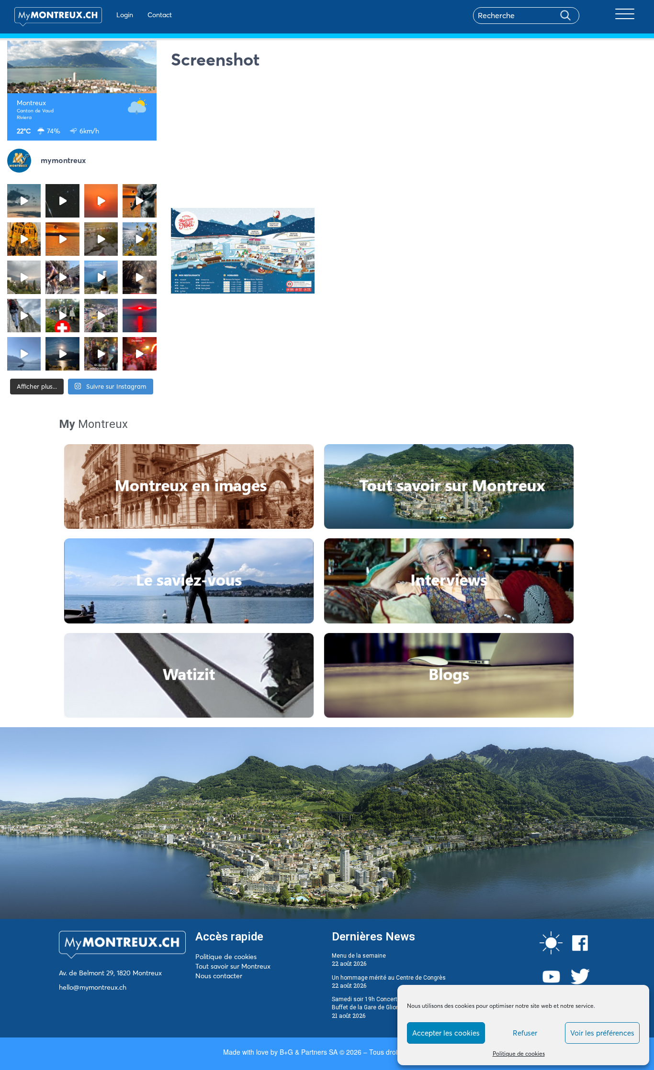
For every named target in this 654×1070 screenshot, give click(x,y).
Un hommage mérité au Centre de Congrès (389, 977)
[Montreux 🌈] (139, 354)
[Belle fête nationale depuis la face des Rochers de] (24, 315)
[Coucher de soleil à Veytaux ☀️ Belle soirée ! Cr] (139, 315)
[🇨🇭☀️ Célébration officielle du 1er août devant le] (62, 315)
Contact (159, 15)
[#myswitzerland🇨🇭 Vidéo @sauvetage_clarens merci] (139, 277)
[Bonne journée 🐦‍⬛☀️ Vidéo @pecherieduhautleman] (24, 354)
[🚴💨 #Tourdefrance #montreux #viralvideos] (62, 277)
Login (124, 15)
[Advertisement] (409, 141)
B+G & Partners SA (309, 1052)
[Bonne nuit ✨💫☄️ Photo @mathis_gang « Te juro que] (62, 354)
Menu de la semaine (359, 955)
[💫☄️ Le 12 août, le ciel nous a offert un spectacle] (62, 201)
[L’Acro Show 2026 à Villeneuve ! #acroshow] (24, 201)
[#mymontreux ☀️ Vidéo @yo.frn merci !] (101, 315)
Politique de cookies (519, 1053)
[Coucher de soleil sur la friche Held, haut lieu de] (101, 239)
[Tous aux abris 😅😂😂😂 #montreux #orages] (24, 277)
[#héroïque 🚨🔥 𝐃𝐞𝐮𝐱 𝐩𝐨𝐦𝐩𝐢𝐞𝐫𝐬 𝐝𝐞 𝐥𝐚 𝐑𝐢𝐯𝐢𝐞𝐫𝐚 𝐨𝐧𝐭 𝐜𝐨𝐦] (24, 239)
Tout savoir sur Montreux (233, 966)
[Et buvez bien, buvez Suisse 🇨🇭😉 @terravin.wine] (101, 277)
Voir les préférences (602, 1032)
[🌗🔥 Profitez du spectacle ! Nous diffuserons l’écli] (139, 201)
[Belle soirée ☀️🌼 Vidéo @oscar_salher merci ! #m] (139, 239)
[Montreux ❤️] (101, 354)
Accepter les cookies (446, 1032)
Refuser (525, 1032)
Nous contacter (218, 976)
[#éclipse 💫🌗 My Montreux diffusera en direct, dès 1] (62, 239)
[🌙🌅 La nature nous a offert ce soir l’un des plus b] (101, 201)
